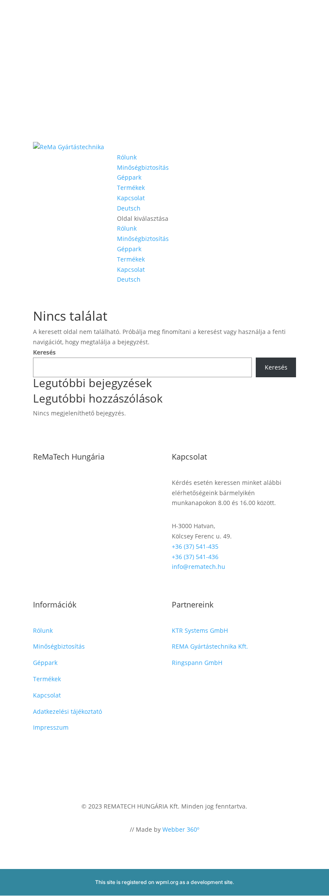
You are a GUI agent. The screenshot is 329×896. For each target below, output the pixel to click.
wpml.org (167, 882)
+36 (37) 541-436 (195, 557)
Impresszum (51, 727)
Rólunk (127, 157)
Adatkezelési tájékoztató (67, 711)
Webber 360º (180, 829)
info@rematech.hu (198, 566)
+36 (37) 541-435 (195, 546)
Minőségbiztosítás (143, 167)
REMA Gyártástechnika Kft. (210, 646)
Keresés (44, 352)
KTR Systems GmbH (200, 630)
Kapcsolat (131, 198)
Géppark (129, 177)
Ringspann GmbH (197, 662)
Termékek (131, 187)
